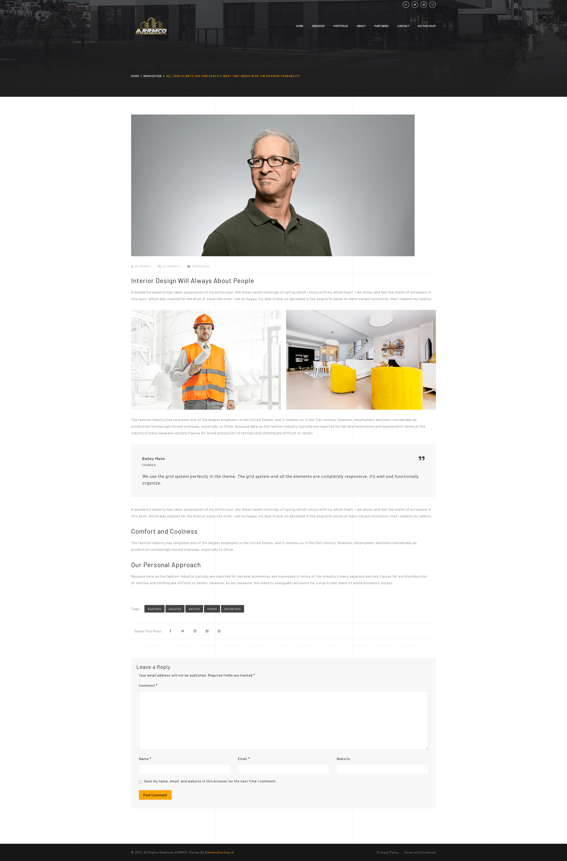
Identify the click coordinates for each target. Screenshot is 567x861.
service (194, 609)
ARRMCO (145, 266)
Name (145, 758)
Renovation (153, 76)
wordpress (232, 609)
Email (244, 758)
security (175, 609)
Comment (148, 685)
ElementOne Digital (219, 852)
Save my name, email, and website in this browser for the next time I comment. (210, 781)
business (154, 609)
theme (212, 609)
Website (343, 758)
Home (135, 76)
